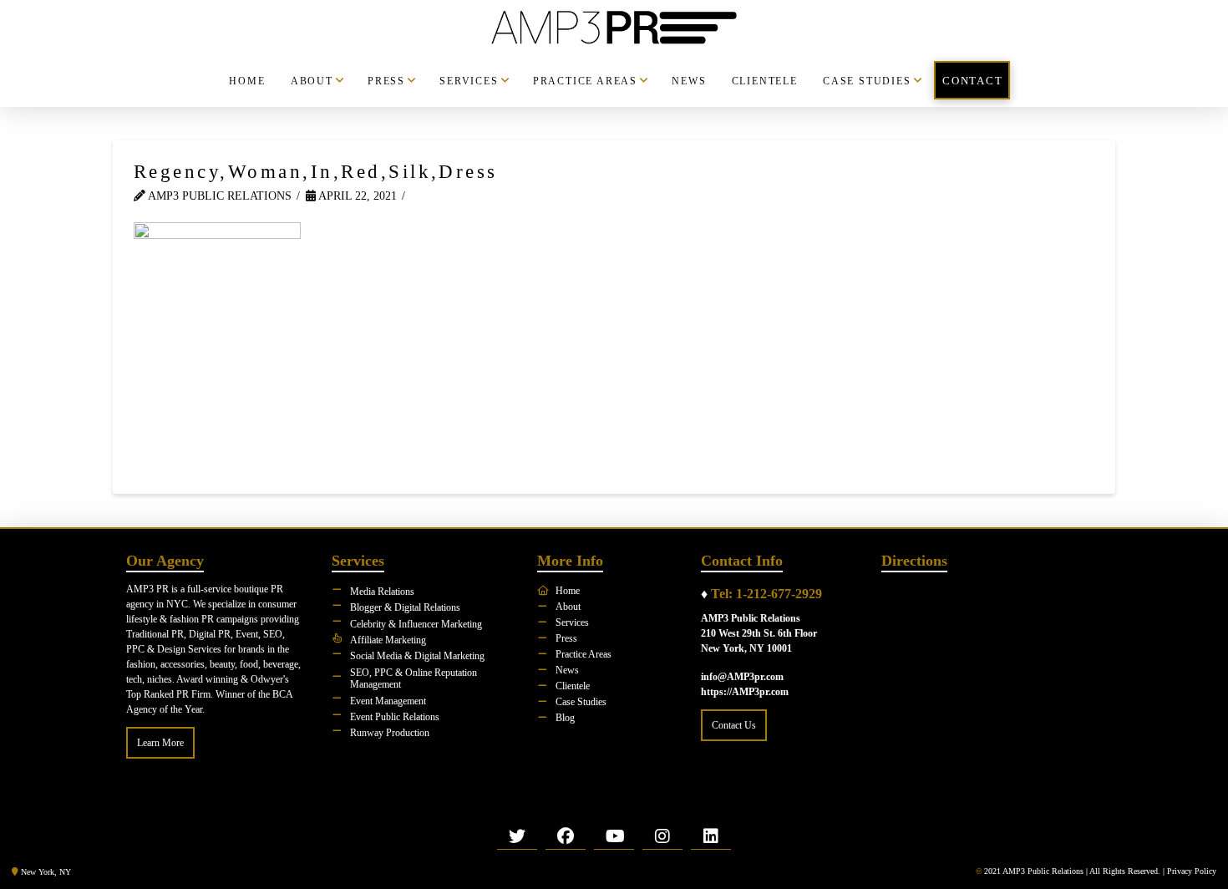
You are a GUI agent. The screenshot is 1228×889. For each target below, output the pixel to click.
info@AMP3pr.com (742, 677)
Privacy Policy (1191, 871)
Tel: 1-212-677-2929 (766, 594)
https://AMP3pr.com (745, 692)
